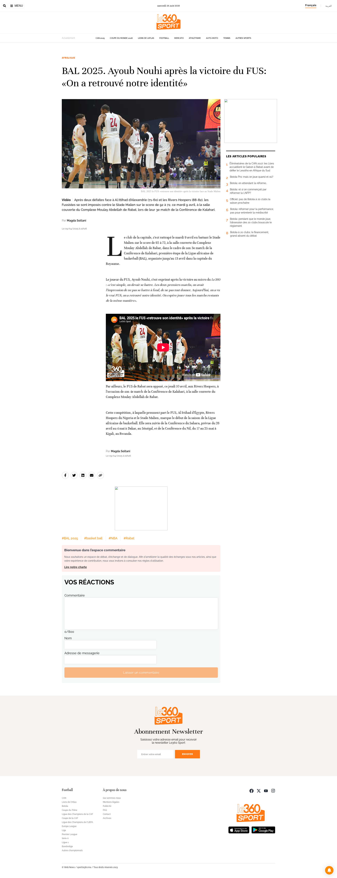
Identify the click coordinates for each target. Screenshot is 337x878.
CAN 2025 (100, 38)
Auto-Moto (212, 38)
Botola (65, 806)
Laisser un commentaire (141, 672)
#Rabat (129, 538)
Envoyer (187, 754)
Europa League (69, 826)
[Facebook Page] (251, 790)
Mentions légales (111, 802)
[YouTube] (266, 790)
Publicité (107, 806)
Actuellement (68, 38)
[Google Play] (263, 829)
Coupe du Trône (69, 810)
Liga (64, 830)
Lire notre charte (75, 567)
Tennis (226, 38)
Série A (65, 838)
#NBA (113, 538)
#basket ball (93, 538)
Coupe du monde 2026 (121, 38)
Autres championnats (72, 850)
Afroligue (68, 58)
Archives (107, 818)
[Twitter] (259, 790)
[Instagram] (273, 790)
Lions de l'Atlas (146, 38)
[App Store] (238, 829)
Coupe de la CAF (70, 818)
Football (164, 38)
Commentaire (74, 595)
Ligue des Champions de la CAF (77, 814)
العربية (328, 5)
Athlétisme (195, 38)
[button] (329, 870)
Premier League (69, 834)
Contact (107, 814)
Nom (68, 638)
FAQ (105, 810)
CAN (64, 798)
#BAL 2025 (70, 538)
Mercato (179, 38)
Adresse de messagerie (82, 653)
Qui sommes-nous (112, 798)
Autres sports (243, 38)
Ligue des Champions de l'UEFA (77, 822)
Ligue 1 (65, 842)
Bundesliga (67, 846)
